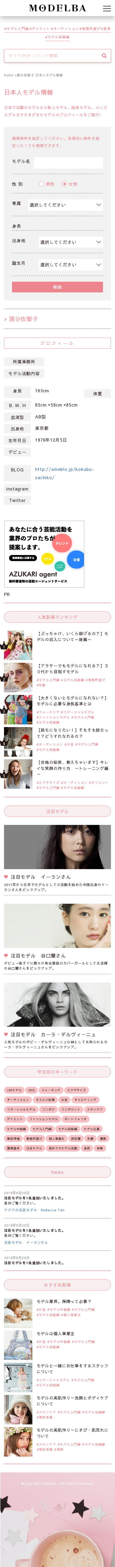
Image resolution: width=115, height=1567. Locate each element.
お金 (70, 744)
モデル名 (21, 161)
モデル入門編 (18, 28)
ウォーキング (49, 712)
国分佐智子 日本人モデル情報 (40, 75)
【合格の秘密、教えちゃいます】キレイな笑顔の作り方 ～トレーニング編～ (73, 768)
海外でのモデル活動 (63, 1148)
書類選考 (13, 1148)
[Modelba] (57, 8)
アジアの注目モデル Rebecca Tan (34, 1210)
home (8, 75)
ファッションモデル (54, 717)
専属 (16, 203)
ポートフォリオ (75, 1119)
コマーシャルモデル (78, 712)
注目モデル (34, 1148)
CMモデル (14, 1090)
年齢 (42, 685)
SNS (31, 1090)
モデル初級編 (59, 37)
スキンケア (95, 1109)
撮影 (103, 1139)
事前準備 (13, 1139)
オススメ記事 (45, 1100)
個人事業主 (56, 1139)
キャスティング (85, 1100)
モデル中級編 (16, 1129)
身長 (16, 226)
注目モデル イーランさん (26, 1242)
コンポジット (70, 1109)
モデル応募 (91, 1129)
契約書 (76, 1139)
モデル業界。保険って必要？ (64, 1301)
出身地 (19, 240)
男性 (50, 184)
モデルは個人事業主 (56, 1333)
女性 (73, 184)
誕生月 (19, 263)
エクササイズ (49, 782)
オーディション (66, 28)
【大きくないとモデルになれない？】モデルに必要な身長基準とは (73, 701)
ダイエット (41, 28)
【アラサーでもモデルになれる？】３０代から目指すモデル (73, 669)
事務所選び (91, 28)
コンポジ (48, 1109)
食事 (107, 28)
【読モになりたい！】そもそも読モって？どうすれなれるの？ (73, 733)
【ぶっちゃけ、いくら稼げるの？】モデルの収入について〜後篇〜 (73, 636)
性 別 (17, 184)
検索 (57, 287)
